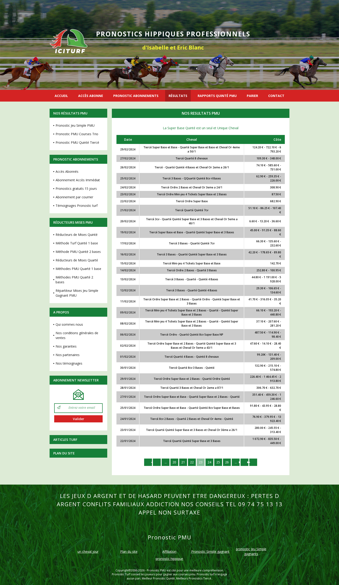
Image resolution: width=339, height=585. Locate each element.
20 (174, 462)
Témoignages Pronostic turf (77, 205)
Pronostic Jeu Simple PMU (75, 125)
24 (209, 462)
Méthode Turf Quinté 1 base (77, 243)
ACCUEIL (61, 96)
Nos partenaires (68, 355)
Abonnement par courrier (74, 197)
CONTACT (276, 96)
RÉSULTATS (178, 96)
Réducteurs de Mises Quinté (77, 234)
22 (192, 462)
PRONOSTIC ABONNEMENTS (135, 96)
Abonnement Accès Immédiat (78, 180)
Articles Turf (65, 439)
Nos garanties (66, 346)
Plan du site (64, 453)
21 (183, 462)
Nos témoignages (69, 363)
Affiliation (169, 551)
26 (227, 462)
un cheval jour (87, 551)
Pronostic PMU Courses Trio (77, 134)
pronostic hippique (169, 558)
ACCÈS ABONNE (90, 96)
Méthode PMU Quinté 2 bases (78, 251)
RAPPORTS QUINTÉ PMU (217, 96)
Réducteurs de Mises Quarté (77, 260)
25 (218, 462)
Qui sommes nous (69, 324)
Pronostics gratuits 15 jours (76, 188)
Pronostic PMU (156, 570)
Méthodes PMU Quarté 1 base (78, 268)
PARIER (252, 96)
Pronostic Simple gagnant (210, 551)
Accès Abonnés (67, 171)
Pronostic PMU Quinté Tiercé (77, 142)
